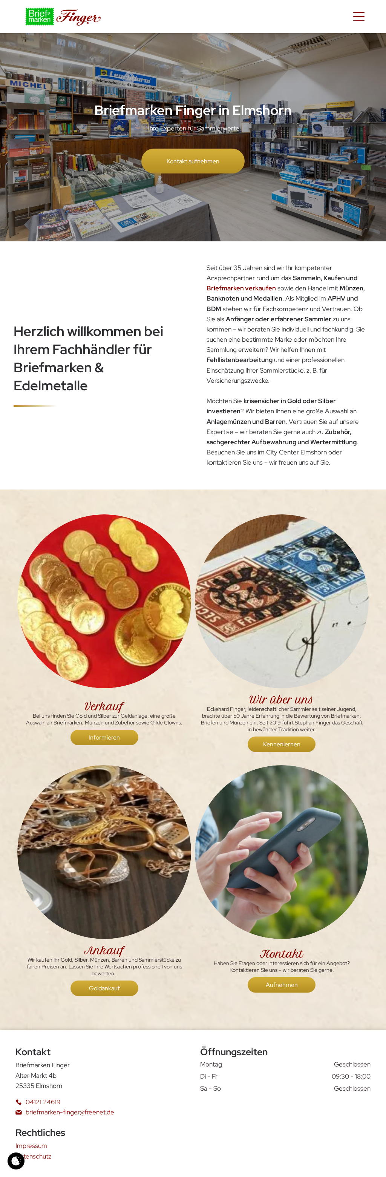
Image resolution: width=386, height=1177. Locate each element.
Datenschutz (33, 1156)
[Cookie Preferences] (16, 1160)
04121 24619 (43, 1102)
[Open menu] (359, 16)
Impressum (31, 1146)
